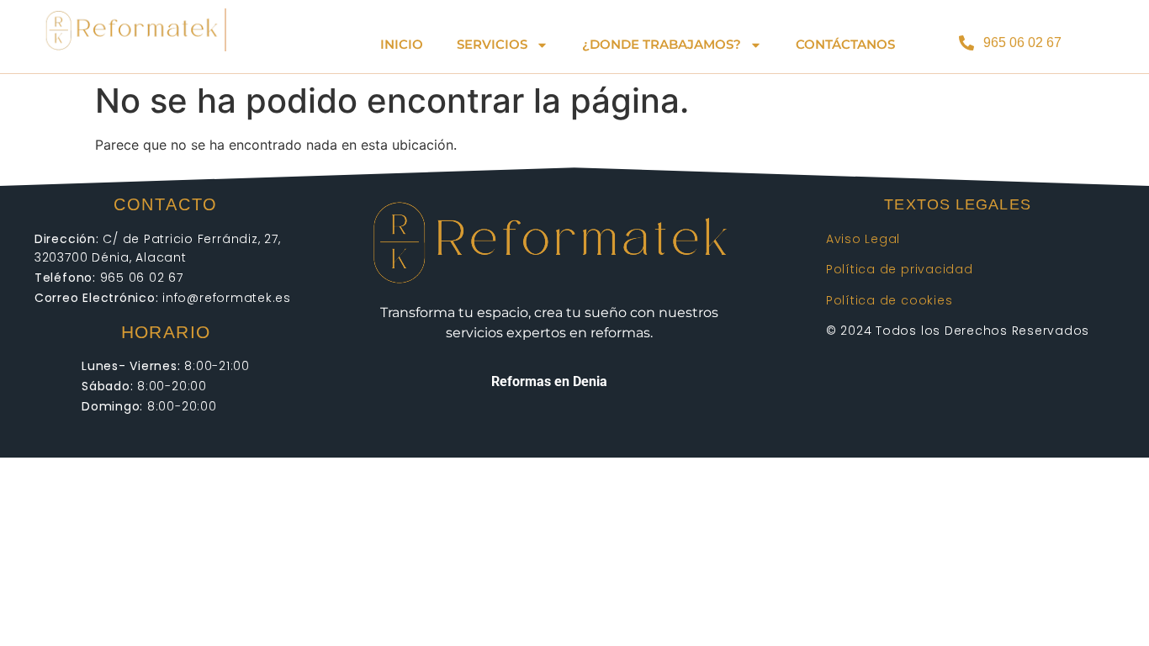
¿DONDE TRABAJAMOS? (661, 44)
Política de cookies (889, 300)
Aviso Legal (863, 238)
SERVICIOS (492, 44)
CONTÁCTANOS (845, 44)
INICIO (401, 44)
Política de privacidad (899, 269)
